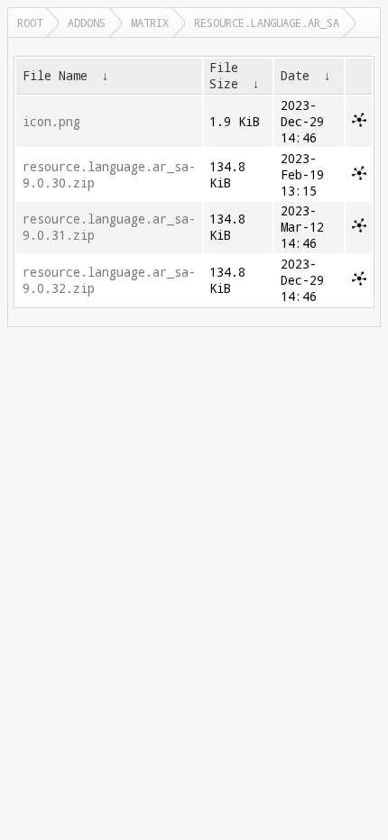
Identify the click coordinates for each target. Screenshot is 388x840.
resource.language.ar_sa (266, 22)
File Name (55, 76)
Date (295, 76)
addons (87, 22)
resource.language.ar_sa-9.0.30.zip (109, 175)
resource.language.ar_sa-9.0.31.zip (109, 227)
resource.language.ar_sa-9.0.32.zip (109, 280)
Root (29, 22)
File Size (223, 75)
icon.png (51, 122)
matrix (150, 22)
